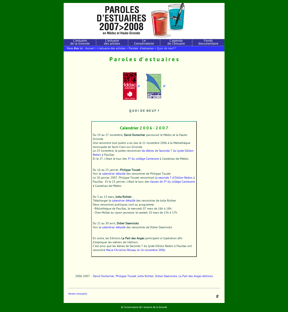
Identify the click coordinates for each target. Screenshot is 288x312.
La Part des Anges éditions (196, 276)
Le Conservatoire (144, 42)
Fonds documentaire (208, 42)
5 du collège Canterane (143, 159)
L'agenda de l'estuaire (176, 42)
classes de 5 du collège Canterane (172, 182)
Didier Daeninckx (166, 276)
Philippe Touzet (126, 276)
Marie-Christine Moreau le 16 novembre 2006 (135, 250)
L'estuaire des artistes (112, 42)
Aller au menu (87, 1)
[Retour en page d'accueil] (144, 21)
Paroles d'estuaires (141, 48)
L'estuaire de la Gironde (80, 42)
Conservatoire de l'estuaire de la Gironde (145, 307)
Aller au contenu (71, 1)
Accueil (89, 48)
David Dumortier (103, 276)
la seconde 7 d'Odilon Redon (173, 178)
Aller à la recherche (103, 1)
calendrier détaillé (113, 174)
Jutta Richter (146, 276)
